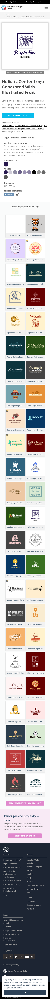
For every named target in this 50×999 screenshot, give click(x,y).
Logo (7, 14)
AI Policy (7, 927)
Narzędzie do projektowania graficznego (9, 874)
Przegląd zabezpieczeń (13, 997)
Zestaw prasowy (34, 905)
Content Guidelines (11, 934)
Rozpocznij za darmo (25, 836)
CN (22, 131)
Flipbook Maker (10, 863)
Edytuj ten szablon (17, 115)
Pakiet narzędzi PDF (12, 860)
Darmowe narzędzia (35, 885)
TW (19, 131)
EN (17, 131)
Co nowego (32, 901)
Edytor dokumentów (12, 881)
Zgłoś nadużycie (10, 944)
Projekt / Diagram (34, 866)
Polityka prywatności (12, 930)
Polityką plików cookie (13, 987)
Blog (29, 878)
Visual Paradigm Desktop (30, 2)
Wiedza (30, 881)
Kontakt (30, 909)
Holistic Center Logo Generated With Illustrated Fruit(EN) (22, 126)
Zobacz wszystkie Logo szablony (25, 803)
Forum (29, 870)
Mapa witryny (33, 889)
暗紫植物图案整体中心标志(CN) (33, 129)
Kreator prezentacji (12, 884)
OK (25, 992)
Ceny (5, 895)
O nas (29, 898)
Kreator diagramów (12, 867)
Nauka (30, 874)
